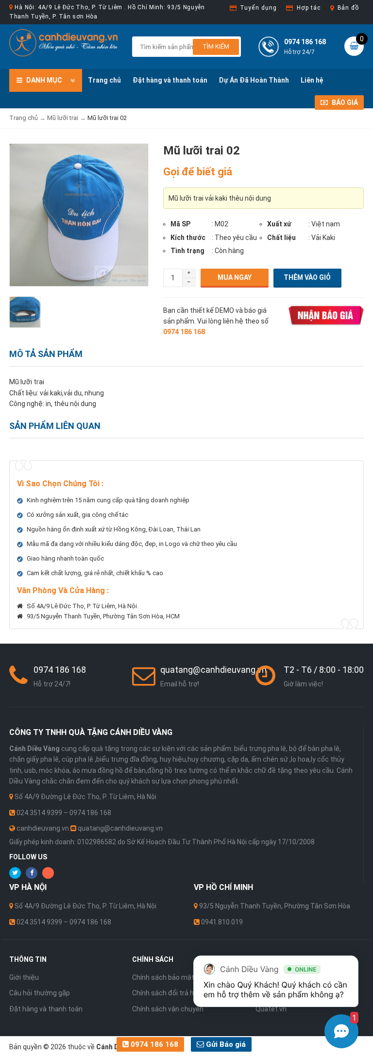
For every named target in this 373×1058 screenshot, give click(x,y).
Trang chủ (104, 80)
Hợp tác (308, 7)
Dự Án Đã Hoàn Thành (254, 80)
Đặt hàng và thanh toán (170, 80)
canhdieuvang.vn (43, 828)
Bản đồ (348, 7)
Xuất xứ (279, 224)
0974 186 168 (153, 1044)
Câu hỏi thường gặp (39, 993)
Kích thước (187, 237)
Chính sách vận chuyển (167, 1009)
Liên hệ (312, 80)
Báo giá (344, 102)
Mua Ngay (235, 277)
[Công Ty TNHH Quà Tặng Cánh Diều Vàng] (63, 42)
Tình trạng (187, 251)
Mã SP (180, 224)
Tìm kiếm (216, 46)
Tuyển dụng (258, 7)
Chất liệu (281, 237)
